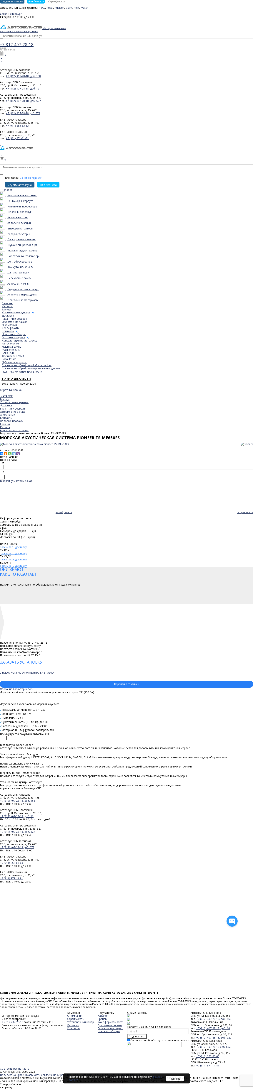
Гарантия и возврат (110, 1028)
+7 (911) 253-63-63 (17, 125)
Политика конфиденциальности (20, 1075)
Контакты (6, 418)
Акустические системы (14, 430)
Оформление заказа (13, 411)
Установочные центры (14, 402)
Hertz (42, 7)
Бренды (4, 399)
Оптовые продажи (11, 421)
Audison (59, 7)
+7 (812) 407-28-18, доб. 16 (22, 88)
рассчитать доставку (13, 547)
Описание (6, 689)
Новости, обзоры (109, 1031)
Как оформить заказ (111, 1022)
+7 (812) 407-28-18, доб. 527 (23, 101)
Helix (76, 7)
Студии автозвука (20, 185)
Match (84, 7)
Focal (50, 7)
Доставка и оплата (110, 1025)
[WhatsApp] (9, 453)
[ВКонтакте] (1, 453)
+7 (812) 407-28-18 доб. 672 (23, 113)
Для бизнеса (48, 185)
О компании (7, 414)
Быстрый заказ (22, 481)
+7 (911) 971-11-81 (17, 138)
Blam (69, 7)
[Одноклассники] (5, 453)
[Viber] (18, 453)
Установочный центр (80, 1022)
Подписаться (137, 1036)
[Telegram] (14, 453)
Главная (5, 424)
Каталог (5, 427)
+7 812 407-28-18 (17, 44)
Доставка (6, 405)
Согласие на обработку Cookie (60, 1075)
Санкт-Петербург (30, 178)
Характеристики (23, 689)
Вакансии (73, 1025)
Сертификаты (75, 1019)
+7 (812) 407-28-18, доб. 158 (23, 76)
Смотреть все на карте (14, 1068)
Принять (175, 1078)
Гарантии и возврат (12, 408)
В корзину (6, 481)
